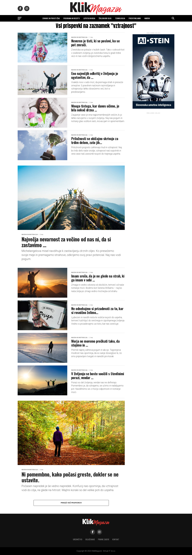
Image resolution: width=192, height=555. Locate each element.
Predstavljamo (135, 18)
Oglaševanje (90, 539)
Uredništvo (77, 539)
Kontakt (115, 539)
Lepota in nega (89, 18)
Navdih (147, 18)
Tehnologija (120, 18)
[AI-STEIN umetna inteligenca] (153, 108)
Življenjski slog (105, 18)
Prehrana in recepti (71, 18)
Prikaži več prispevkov (71, 503)
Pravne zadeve (103, 539)
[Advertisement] (153, 130)
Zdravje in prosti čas (51, 18)
